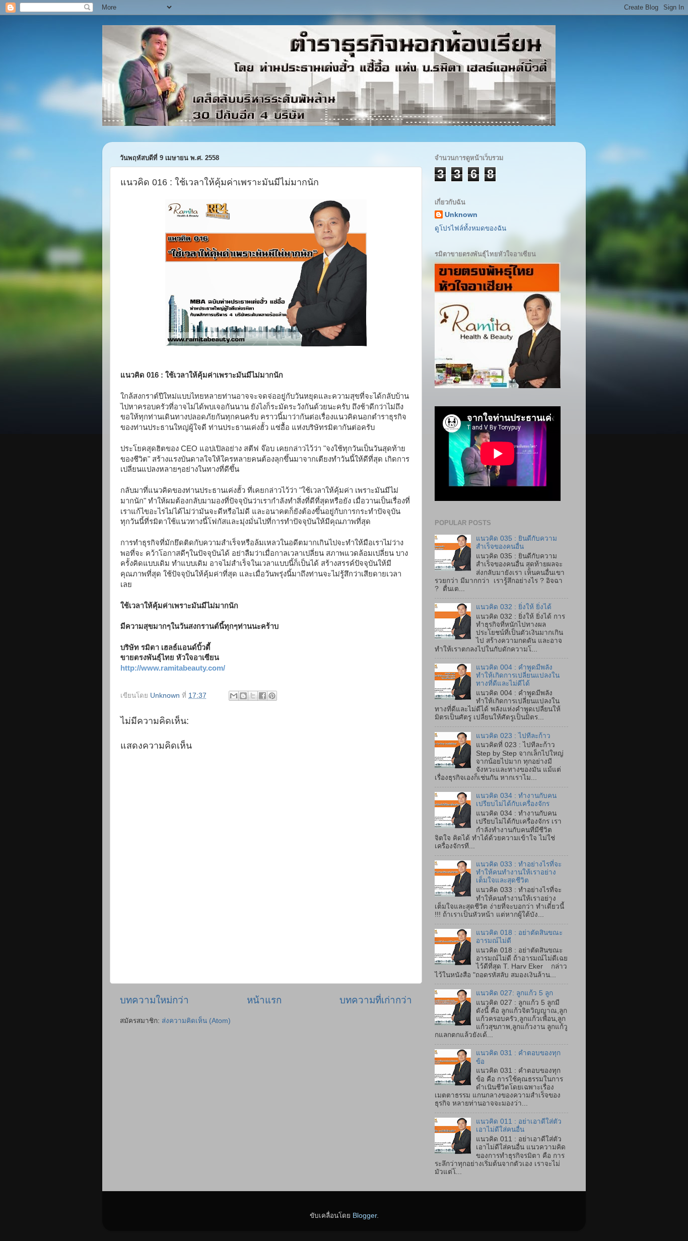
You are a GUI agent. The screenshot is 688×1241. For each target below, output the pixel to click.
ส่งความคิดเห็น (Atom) (196, 1021)
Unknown (461, 214)
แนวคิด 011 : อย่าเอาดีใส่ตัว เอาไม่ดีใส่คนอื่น (519, 1125)
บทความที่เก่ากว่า (375, 1000)
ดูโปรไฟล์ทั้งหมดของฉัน (470, 228)
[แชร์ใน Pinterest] (272, 696)
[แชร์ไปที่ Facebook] (262, 696)
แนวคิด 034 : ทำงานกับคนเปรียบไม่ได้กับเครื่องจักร (516, 800)
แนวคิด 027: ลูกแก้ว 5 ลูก (514, 993)
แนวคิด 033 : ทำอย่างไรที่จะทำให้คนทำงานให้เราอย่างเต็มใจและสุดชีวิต (519, 872)
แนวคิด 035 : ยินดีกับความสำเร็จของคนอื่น (516, 542)
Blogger (365, 1215)
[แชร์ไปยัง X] (253, 696)
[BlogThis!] (243, 696)
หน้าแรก (264, 1000)
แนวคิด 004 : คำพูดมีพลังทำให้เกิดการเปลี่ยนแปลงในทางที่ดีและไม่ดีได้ (518, 675)
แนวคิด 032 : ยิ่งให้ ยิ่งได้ (514, 607)
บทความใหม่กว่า (154, 1000)
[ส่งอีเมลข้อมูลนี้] (234, 696)
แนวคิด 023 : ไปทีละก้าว (513, 736)
